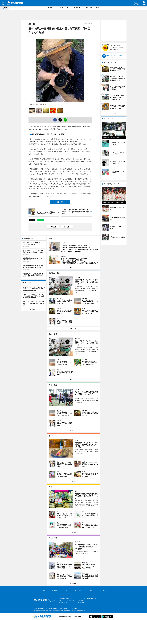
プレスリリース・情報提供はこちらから (88, 598)
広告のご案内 (63, 602)
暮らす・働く (77, 8)
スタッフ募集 (81, 602)
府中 (31, 36)
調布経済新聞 (15, 3)
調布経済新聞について (65, 598)
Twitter (137, 3)
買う (68, 8)
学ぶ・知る (89, 8)
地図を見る (60, 202)
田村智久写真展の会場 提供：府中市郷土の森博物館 (48, 134)
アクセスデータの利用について (68, 600)
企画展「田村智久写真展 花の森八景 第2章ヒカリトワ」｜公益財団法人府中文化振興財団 (75, 212)
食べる (50, 8)
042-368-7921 (36, 129)
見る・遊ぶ (59, 8)
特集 (97, 8)
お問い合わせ (81, 600)
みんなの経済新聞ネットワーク (42, 616)
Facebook (134, 3)
